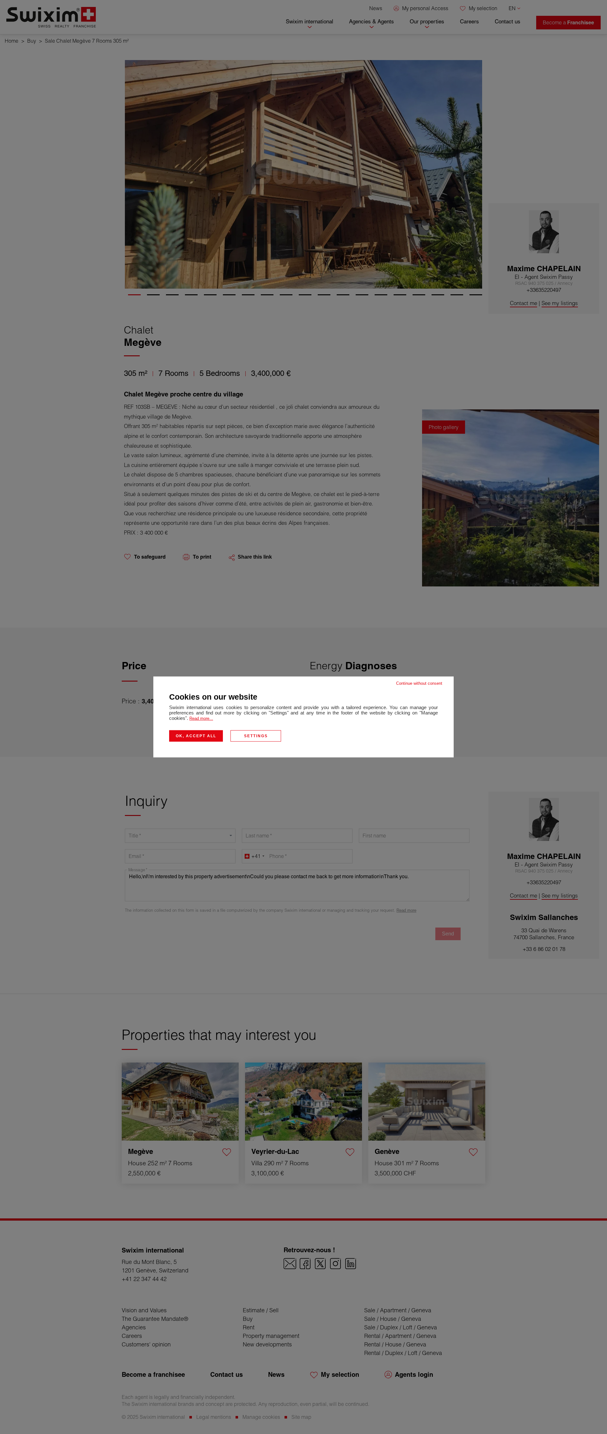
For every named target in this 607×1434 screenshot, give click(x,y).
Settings (256, 736)
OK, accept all (196, 736)
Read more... (201, 718)
